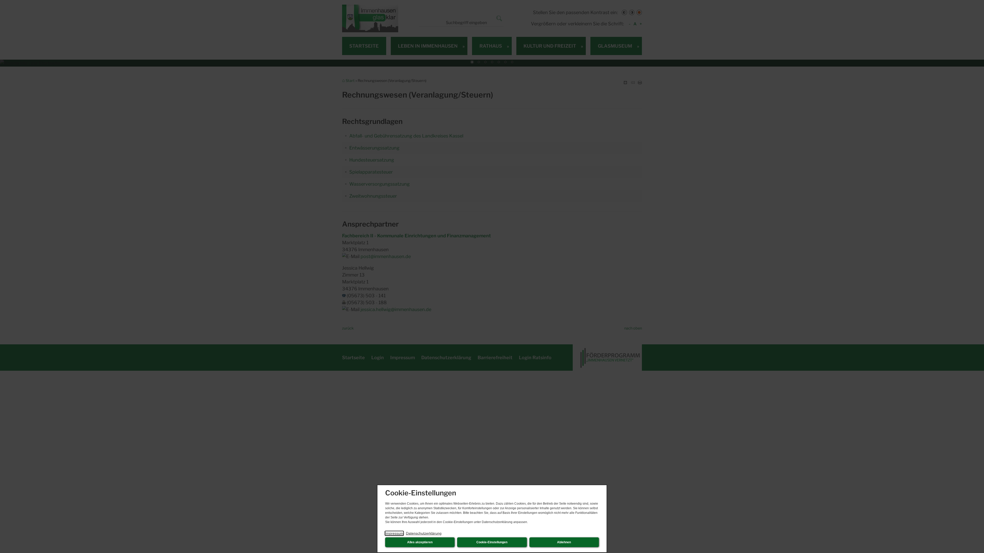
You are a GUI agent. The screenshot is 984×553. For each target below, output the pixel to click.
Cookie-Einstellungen (491, 542)
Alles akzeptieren (420, 542)
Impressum (394, 533)
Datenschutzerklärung (424, 533)
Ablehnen (564, 542)
